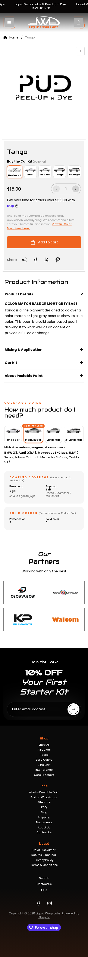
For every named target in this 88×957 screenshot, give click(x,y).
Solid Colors (44, 760)
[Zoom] (80, 51)
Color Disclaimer (44, 850)
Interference (44, 770)
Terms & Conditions (44, 865)
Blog (44, 812)
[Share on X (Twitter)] (46, 260)
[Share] (24, 260)
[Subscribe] (73, 709)
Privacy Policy (44, 860)
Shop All (44, 745)
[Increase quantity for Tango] (75, 188)
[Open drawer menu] (9, 22)
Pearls (44, 755)
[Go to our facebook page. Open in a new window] (38, 903)
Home (13, 38)
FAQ (44, 807)
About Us (44, 827)
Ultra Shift (44, 765)
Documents (44, 822)
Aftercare (44, 802)
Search (44, 878)
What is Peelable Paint (44, 792)
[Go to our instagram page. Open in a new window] (49, 903)
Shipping (44, 817)
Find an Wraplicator (44, 797)
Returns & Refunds (44, 855)
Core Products (44, 775)
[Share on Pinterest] (57, 260)
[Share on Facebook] (35, 260)
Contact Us (44, 832)
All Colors (44, 750)
